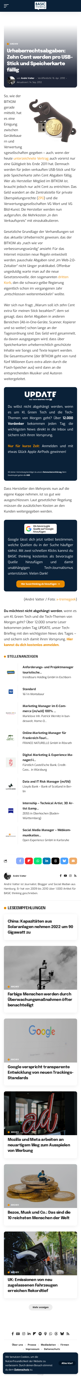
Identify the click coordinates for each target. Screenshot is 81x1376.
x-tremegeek (66, 599)
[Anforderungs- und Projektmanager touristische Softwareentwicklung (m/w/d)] (11, 672)
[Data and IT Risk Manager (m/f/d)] (11, 786)
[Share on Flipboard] (29, 861)
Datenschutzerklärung (52, 472)
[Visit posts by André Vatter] (11, 80)
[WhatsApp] (50, 1334)
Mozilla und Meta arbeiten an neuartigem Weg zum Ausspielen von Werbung (39, 1145)
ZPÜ (41, 198)
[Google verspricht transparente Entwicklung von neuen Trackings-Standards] (40, 1040)
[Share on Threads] (55, 861)
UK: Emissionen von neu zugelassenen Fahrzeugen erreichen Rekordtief (33, 1285)
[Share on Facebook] (20, 861)
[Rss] (75, 876)
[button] (67, 1363)
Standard (29, 689)
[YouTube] (65, 876)
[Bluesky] (62, 1334)
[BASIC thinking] (40, 6)
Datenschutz (21, 1369)
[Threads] (56, 1334)
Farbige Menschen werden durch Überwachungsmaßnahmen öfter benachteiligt (40, 999)
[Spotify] (40, 1334)
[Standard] (11, 691)
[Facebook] (60, 876)
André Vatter (27, 78)
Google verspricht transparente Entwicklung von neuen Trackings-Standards (41, 1072)
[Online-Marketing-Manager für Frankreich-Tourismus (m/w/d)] (11, 738)
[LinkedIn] (29, 1334)
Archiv (14, 44)
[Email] (73, 861)
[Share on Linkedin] (47, 861)
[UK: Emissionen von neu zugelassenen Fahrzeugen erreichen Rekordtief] (40, 1253)
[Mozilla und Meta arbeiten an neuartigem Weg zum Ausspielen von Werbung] (40, 1113)
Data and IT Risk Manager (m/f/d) (47, 782)
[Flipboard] (34, 1334)
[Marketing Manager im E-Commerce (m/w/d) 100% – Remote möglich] (11, 713)
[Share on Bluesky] (64, 861)
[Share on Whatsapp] (38, 861)
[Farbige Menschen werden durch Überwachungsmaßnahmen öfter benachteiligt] (40, 968)
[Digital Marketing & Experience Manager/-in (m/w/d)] (11, 762)
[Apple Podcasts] (45, 1334)
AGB (28, 475)
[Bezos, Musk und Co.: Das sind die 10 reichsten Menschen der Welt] (40, 1186)
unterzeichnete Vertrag (31, 158)
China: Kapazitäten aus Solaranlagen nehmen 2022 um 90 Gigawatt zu (40, 927)
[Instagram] (70, 876)
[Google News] (18, 1334)
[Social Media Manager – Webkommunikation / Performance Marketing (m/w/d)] (11, 835)
